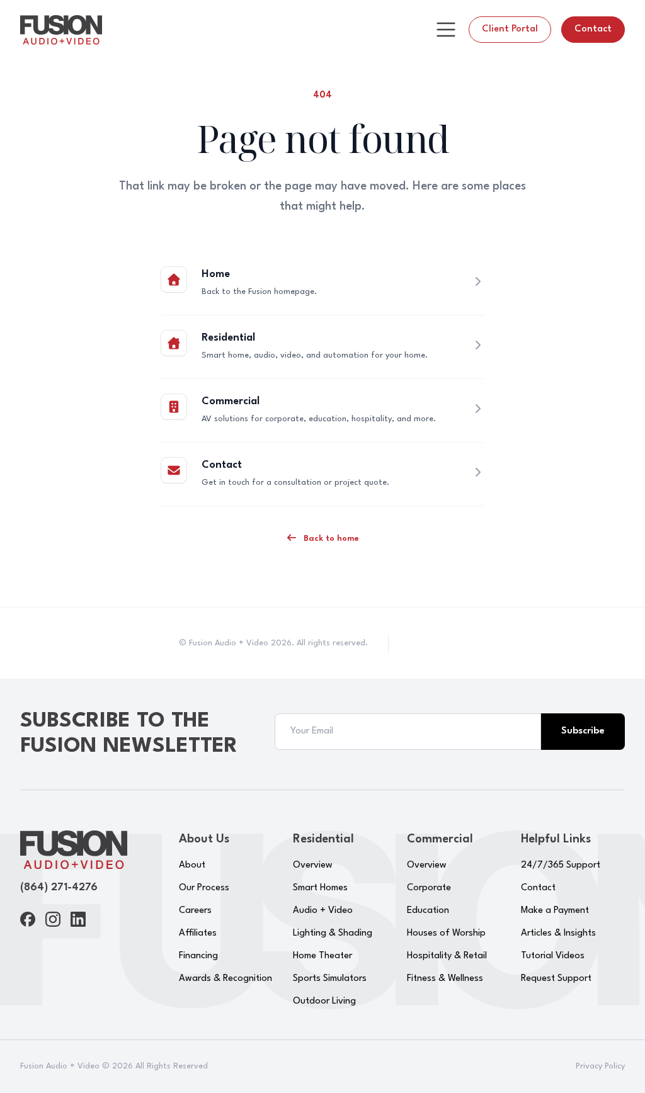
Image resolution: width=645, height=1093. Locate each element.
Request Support (556, 978)
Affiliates (198, 933)
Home (216, 274)
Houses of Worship (446, 933)
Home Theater (322, 956)
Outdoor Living (324, 1001)
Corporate (429, 888)
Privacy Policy (600, 1066)
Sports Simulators (330, 978)
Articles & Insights (558, 933)
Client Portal (510, 29)
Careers (195, 910)
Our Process (204, 888)
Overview (313, 865)
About (192, 865)
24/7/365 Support (560, 865)
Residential (228, 337)
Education (428, 910)
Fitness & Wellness (445, 978)
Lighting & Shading (332, 933)
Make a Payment (555, 910)
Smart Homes (320, 888)
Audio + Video (323, 910)
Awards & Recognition (225, 978)
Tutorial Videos (553, 956)
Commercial (231, 401)
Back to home (330, 539)
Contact (593, 29)
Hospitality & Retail (447, 956)
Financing (198, 956)
